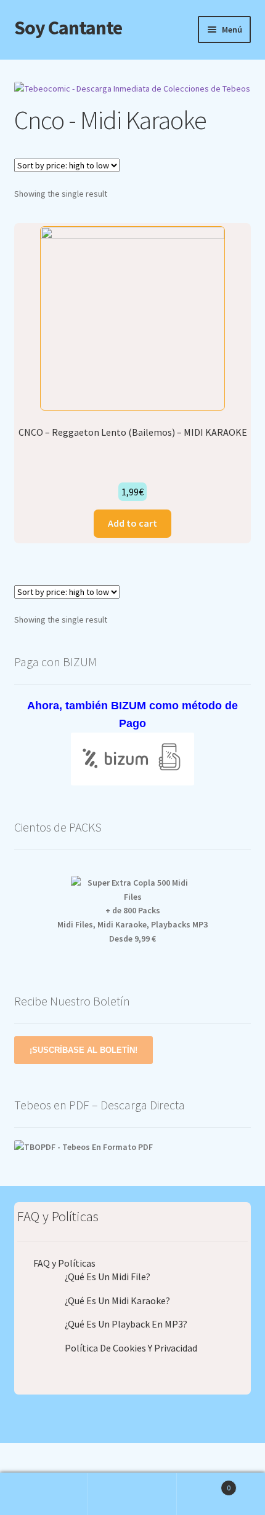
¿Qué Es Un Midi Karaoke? (117, 1300)
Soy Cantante (68, 27)
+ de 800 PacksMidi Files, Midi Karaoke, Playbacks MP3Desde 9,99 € (132, 924)
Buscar (132, 1494)
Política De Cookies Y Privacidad (131, 1348)
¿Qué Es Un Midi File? (107, 1276)
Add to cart (132, 523)
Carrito (204, 1483)
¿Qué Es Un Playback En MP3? (126, 1324)
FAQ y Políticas (64, 1263)
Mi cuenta (44, 1494)
